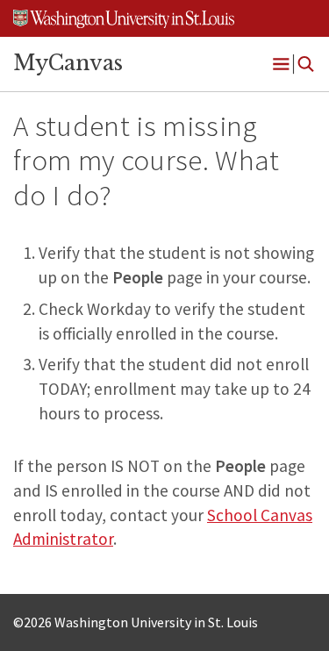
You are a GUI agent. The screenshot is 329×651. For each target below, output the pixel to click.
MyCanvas (68, 63)
